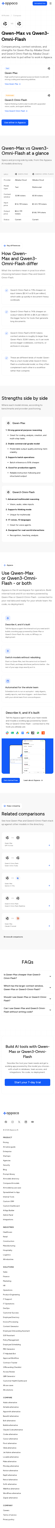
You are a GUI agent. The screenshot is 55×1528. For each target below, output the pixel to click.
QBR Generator (9, 1376)
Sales (5, 1272)
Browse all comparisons (13, 937)
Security (6, 1165)
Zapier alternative (10, 1498)
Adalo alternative (10, 1402)
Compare (17, 15)
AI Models (5, 15)
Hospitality (7, 1250)
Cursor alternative (10, 1439)
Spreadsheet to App (11, 1192)
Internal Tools (8, 1197)
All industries (8, 1259)
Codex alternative (10, 1434)
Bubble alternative (10, 1425)
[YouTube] (32, 1122)
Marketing (7, 1281)
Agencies (6, 1160)
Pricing (6, 1142)
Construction (8, 1241)
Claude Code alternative (13, 1430)
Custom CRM (8, 1201)
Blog (5, 1170)
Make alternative (9, 1461)
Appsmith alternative (11, 1412)
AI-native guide (9, 1147)
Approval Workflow (11, 1358)
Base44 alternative (11, 1416)
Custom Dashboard (11, 1206)
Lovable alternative (11, 1457)
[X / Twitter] (19, 1122)
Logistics (7, 1255)
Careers (6, 1510)
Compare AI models (11, 1183)
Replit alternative (10, 1475)
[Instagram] (12, 1122)
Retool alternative (10, 1480)
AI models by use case (12, 1188)
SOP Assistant (9, 1335)
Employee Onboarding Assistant (16, 1331)
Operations (7, 1290)
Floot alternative (9, 1443)
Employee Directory (11, 1317)
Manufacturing (9, 1246)
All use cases (8, 1385)
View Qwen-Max (11, 84)
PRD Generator (9, 1349)
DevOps (6, 1308)
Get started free (39, 3)
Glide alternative (9, 1448)
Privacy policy (8, 1519)
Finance (6, 1276)
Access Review (9, 1372)
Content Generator (11, 1326)
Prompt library (9, 1174)
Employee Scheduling (12, 1344)
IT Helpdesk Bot (9, 1354)
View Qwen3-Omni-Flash (15, 111)
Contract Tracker (10, 1363)
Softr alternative (9, 1484)
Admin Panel (8, 1215)
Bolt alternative (9, 1421)
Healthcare (7, 1232)
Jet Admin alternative (11, 1452)
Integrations (8, 1219)
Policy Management (11, 1340)
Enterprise (7, 1151)
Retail (5, 1237)
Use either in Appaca (15, 122)
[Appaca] (10, 3)
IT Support (7, 1299)
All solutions (8, 1390)
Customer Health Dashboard (15, 1381)
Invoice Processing (10, 1322)
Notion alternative (10, 1471)
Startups (6, 1156)
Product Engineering (11, 1295)
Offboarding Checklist (12, 1367)
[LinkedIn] (26, 1122)
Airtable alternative (11, 1407)
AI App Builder (8, 1210)
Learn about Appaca (32, 780)
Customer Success (11, 1313)
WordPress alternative (12, 1493)
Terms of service (9, 1515)
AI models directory (11, 1179)
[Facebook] (6, 1122)
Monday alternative (11, 1466)
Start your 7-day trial (27, 1082)
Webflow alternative (11, 1489)
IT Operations (8, 1304)
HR (4, 1286)
